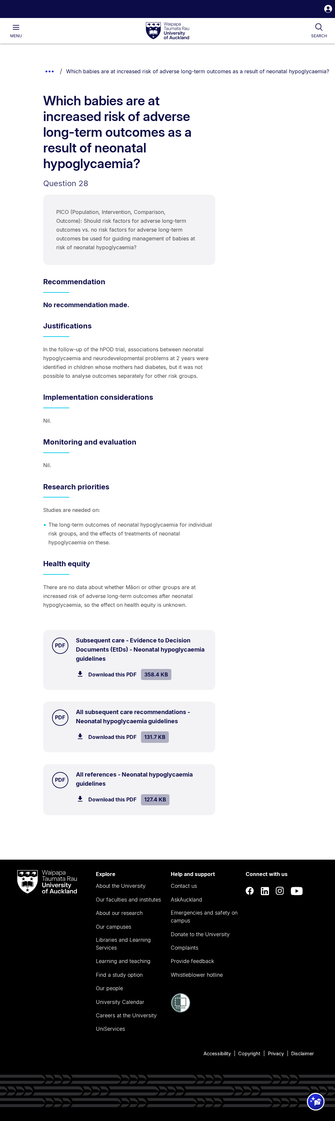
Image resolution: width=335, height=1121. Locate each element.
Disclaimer (302, 1053)
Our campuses (113, 926)
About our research (119, 913)
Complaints (184, 947)
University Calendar (120, 1002)
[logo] (167, 31)
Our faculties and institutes (128, 899)
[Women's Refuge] (180, 1010)
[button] (328, 9)
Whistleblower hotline (197, 975)
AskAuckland (186, 899)
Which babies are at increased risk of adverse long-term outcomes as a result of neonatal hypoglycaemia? (197, 71)
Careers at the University (126, 1015)
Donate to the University (200, 934)
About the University (121, 886)
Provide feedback (192, 961)
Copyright (249, 1053)
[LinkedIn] (265, 891)
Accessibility (217, 1053)
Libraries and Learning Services (123, 944)
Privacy (276, 1053)
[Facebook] (250, 891)
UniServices (110, 1028)
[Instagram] (280, 891)
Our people (109, 988)
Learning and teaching (123, 961)
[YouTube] (297, 891)
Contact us (184, 886)
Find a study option (119, 975)
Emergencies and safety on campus (204, 916)
